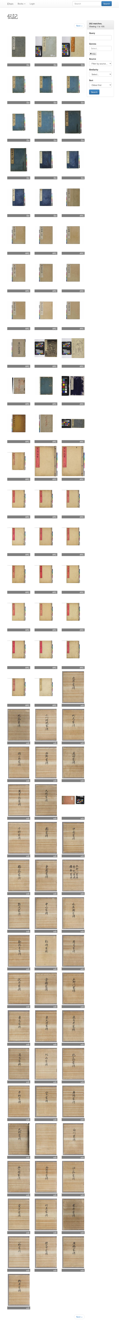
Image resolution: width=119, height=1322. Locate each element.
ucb (82, 705)
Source (92, 58)
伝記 (94, 53)
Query (92, 33)
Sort (91, 80)
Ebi (28, 64)
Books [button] (20, 3)
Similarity (93, 69)
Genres (92, 43)
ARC (82, 215)
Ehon (10, 4)
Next (79, 25)
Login (32, 3)
